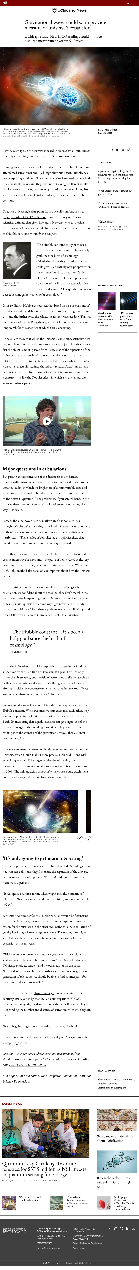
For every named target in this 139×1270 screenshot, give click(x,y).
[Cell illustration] (117, 1161)
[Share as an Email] (123, 149)
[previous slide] (80, 839)
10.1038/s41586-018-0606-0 (27, 1065)
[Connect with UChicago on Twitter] (121, 1229)
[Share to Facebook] (106, 149)
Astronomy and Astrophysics (113, 1087)
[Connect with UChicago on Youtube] (133, 1229)
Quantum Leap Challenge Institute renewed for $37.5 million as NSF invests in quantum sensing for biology (116, 176)
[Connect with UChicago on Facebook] (110, 1229)
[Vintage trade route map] (117, 1120)
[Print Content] (128, 149)
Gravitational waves (108, 1079)
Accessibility (79, 1248)
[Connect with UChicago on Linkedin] (127, 1229)
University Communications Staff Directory (88, 1237)
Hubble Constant (107, 1083)
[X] (112, 149)
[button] (47, 421)
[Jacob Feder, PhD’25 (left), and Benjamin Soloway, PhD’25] (45, 1133)
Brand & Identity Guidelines (87, 1243)
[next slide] (88, 839)
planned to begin (43, 993)
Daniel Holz (128, 1079)
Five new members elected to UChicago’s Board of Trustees (113, 204)
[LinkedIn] (117, 149)
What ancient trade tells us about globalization (115, 192)
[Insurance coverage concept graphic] (103, 1203)
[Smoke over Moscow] (56, 1203)
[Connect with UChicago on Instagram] (115, 1229)
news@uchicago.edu (48, 1248)
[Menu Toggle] (134, 4)
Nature (41, 217)
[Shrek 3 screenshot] (9, 1203)
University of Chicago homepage (84, 1229)
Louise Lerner (109, 129)
